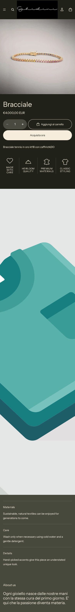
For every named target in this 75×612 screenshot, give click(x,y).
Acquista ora (37, 135)
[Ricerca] (12, 9)
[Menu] (4, 9)
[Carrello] (70, 9)
